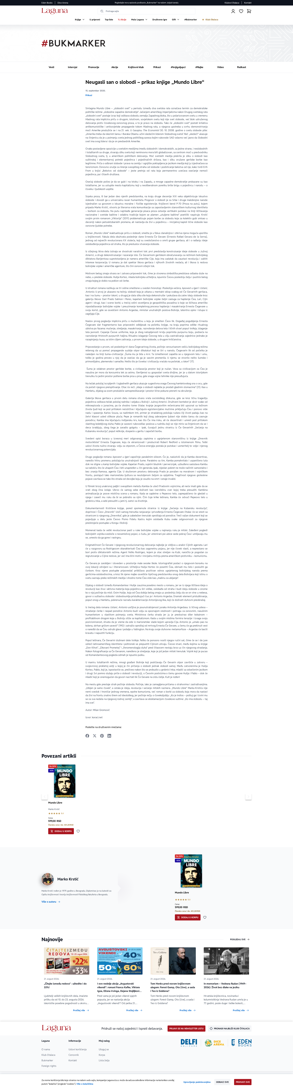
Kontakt (247, 2)
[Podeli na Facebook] (87, 736)
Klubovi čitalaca (232, 2)
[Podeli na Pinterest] (102, 736)
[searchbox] (146, 11)
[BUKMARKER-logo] (74, 43)
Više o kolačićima (84, 1084)
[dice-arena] (214, 1043)
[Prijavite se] (233, 11)
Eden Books (47, 2)
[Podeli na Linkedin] (109, 736)
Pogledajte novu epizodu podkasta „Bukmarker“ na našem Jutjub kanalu (146, 2)
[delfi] (189, 1043)
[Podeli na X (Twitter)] (94, 736)
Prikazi (88, 95)
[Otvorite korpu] (249, 11)
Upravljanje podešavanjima (197, 1082)
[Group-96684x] (241, 1043)
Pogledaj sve (237, 939)
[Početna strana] (55, 11)
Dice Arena (63, 2)
